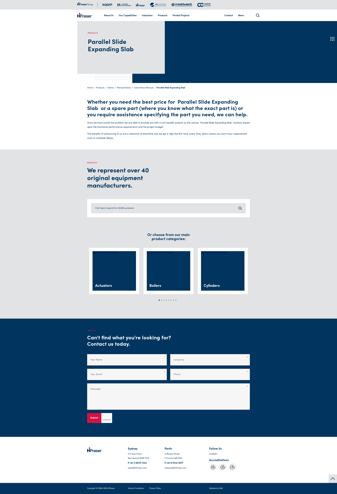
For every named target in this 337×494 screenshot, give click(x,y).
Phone (176, 372)
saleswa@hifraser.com (175, 468)
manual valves (124, 88)
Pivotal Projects (181, 15)
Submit (94, 418)
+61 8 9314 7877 (174, 463)
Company (177, 357)
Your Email (94, 372)
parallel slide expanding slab (171, 88)
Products (162, 15)
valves (111, 88)
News (241, 15)
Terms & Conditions (136, 488)
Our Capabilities (128, 15)
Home (90, 88)
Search (258, 15)
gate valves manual (143, 88)
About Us (108, 15)
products (100, 88)
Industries (147, 15)
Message (93, 387)
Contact (228, 15)
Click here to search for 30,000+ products (114, 208)
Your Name (94, 357)
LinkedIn (213, 454)
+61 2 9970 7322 (138, 463)
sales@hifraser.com (137, 468)
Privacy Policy (155, 488)
